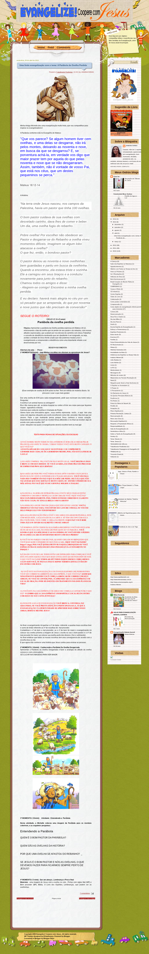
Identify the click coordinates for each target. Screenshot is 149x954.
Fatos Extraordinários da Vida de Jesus (123, 342)
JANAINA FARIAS (131, 145)
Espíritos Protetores (117, 332)
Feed (51, 47)
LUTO (112, 367)
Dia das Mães (115, 319)
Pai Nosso (113, 401)
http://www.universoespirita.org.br (121, 582)
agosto (117, 230)
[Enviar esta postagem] (92, 893)
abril (116, 233)
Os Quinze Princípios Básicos (120, 395)
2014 (114, 219)
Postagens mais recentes (25, 898)
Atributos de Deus (116, 276)
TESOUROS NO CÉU (117, 444)
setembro (118, 227)
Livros (112, 365)
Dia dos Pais (114, 322)
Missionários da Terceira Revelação (122, 378)
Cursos (112, 311)
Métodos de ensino (116, 375)
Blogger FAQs (49, 938)
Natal (112, 380)
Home (41, 47)
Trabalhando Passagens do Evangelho (123, 449)
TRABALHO (114, 451)
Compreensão (115, 304)
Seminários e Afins (116, 431)
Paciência (113, 398)
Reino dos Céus (115, 418)
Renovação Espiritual (117, 421)
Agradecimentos (115, 266)
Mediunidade (114, 370)
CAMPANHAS (115, 286)
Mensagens (114, 373)
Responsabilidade (116, 426)
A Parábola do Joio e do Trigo (128, 527)
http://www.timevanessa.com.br (120, 579)
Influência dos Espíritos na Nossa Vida (123, 355)
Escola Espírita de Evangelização (121, 327)
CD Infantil (113, 291)
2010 (114, 251)
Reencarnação (115, 416)
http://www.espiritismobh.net (119, 577)
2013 (114, 222)
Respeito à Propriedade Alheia (120, 424)
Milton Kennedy (118, 595)
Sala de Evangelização (118, 429)
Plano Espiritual (115, 411)
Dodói (112, 324)
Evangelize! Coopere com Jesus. (48, 934)
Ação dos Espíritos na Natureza (121, 264)
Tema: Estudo (115, 439)
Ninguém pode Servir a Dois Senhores (123, 383)
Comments (63, 47)
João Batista (114, 360)
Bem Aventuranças (116, 279)
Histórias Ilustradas (116, 350)
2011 (114, 248)
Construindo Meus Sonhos (122, 194)
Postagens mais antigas (87, 898)
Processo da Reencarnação (130, 617)
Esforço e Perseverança (118, 329)
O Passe (113, 388)
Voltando (113, 457)
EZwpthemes (49, 936)
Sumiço (112, 436)
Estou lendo (114, 334)
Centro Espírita (115, 294)
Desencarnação (115, 314)
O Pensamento (115, 390)
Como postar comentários (119, 302)
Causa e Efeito (115, 289)
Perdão (112, 406)
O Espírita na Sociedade (118, 385)
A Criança (113, 261)
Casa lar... (117, 176)
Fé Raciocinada (115, 344)
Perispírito (113, 408)
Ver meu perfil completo (119, 166)
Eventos (113, 337)
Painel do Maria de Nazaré (119, 403)
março (117, 241)
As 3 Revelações (116, 274)
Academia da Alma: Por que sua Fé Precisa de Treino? (131, 598)
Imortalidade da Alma (117, 352)
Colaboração (114, 299)
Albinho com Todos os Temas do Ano (122, 269)
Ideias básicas (129, 634)
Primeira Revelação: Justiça (119, 413)
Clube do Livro (115, 296)
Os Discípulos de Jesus (118, 393)
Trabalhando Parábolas (64, 72)
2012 (114, 245)
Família (112, 339)
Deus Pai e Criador (116, 317)
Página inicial (56, 898)
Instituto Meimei (115, 357)
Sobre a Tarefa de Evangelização (121, 434)
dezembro (118, 224)
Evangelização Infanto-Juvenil (124, 632)
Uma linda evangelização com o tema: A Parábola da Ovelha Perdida (53, 65)
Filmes (112, 347)
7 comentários (85, 893)
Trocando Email (115, 454)
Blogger (67, 936)
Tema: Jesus (114, 441)
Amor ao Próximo (116, 271)
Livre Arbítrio (114, 362)
